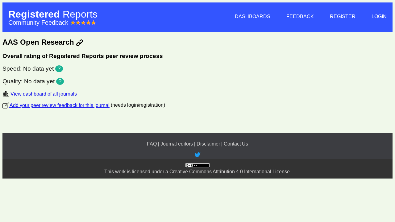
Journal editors (176, 143)
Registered (53, 14)
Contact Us (236, 143)
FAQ (152, 143)
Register (343, 16)
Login (379, 16)
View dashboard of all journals (43, 94)
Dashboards (252, 16)
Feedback (300, 16)
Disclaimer (208, 143)
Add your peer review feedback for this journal (59, 105)
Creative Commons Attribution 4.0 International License (229, 171)
